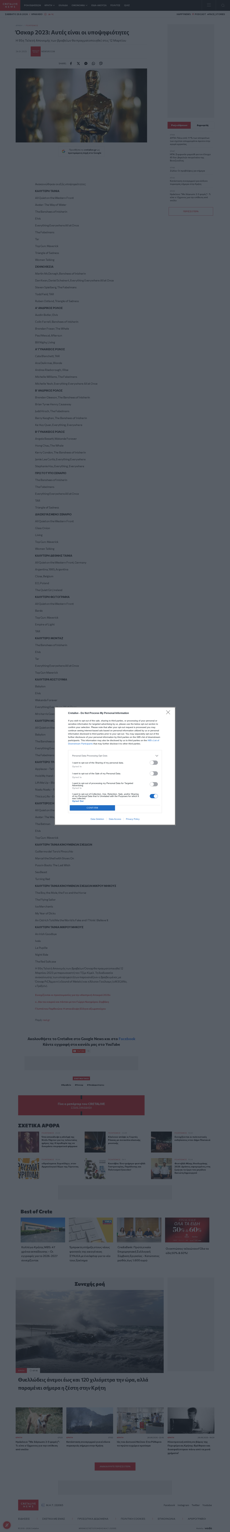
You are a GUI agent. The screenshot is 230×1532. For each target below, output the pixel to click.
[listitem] (115, 755)
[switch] (154, 763)
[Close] (169, 713)
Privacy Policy (133, 819)
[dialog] (115, 766)
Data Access (115, 819)
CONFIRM (92, 808)
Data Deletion (97, 819)
